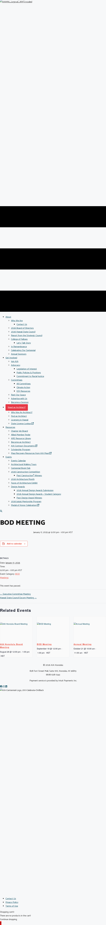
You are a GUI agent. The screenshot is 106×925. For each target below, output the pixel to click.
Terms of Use (12, 906)
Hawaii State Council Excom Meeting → (18, 598)
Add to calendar (14, 543)
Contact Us (11, 899)
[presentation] (16, 628)
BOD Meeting (44, 644)
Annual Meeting (83, 644)
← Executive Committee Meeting (15, 594)
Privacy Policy (12, 902)
